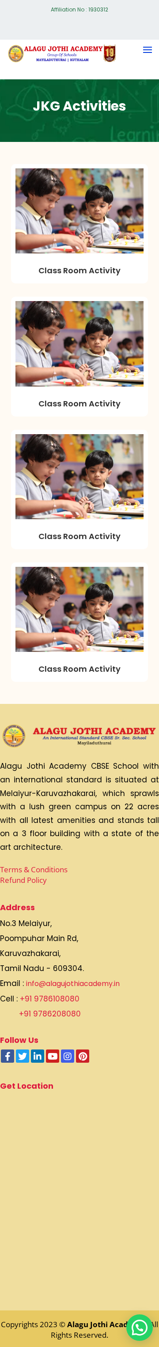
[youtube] (52, 1056)
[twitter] (22, 1056)
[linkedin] (37, 1056)
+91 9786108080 (50, 999)
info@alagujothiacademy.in (73, 984)
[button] (139, 1327)
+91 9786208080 (50, 1013)
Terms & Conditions (34, 869)
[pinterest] (82, 1056)
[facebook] (7, 1056)
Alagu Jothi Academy (106, 1324)
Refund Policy (23, 880)
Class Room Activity (79, 270)
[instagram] (67, 1056)
